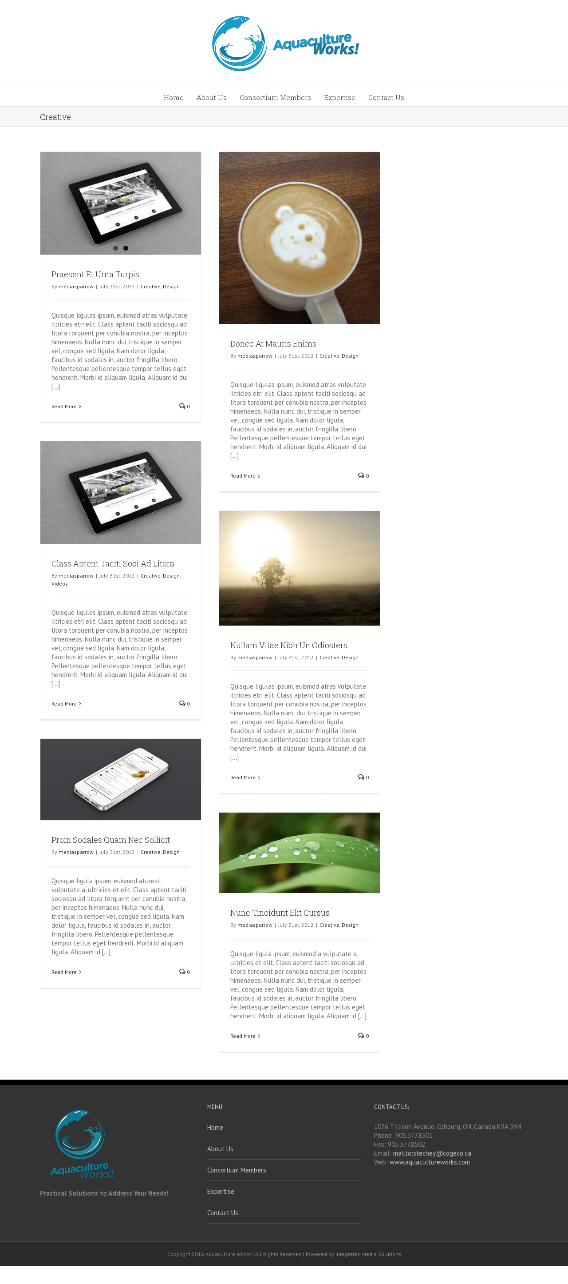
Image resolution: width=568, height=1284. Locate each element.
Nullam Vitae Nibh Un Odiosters (288, 645)
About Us (220, 1148)
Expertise (220, 1191)
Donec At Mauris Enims (273, 343)
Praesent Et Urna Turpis (95, 274)
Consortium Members (236, 1170)
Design (171, 286)
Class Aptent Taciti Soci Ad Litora (112, 563)
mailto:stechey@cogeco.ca (432, 1153)
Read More (64, 406)
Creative (151, 286)
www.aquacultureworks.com (430, 1162)
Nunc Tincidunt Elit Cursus (280, 912)
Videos (59, 583)
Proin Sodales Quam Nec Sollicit (110, 839)
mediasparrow (76, 286)
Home (215, 1127)
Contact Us (222, 1212)
